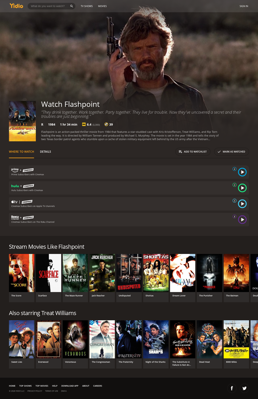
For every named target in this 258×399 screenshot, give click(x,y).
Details (45, 152)
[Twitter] (244, 388)
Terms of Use (51, 391)
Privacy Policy (34, 391)
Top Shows (25, 385)
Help (54, 385)
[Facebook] (231, 388)
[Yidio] (16, 6)
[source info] (233, 169)
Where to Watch (21, 152)
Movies (102, 6)
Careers (97, 385)
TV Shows (87, 6)
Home (12, 385)
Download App (69, 385)
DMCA (64, 391)
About (85, 385)
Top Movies (42, 385)
